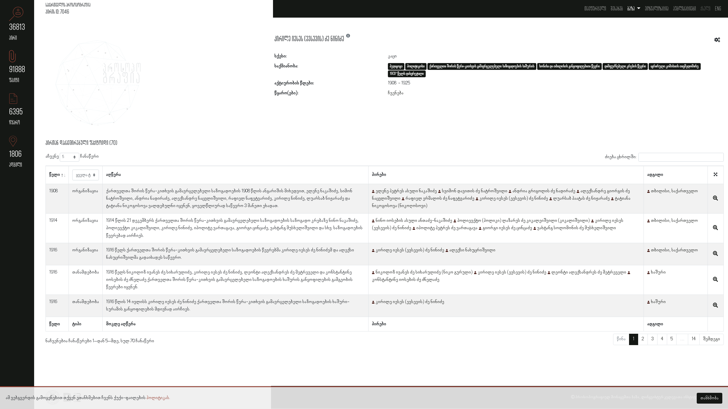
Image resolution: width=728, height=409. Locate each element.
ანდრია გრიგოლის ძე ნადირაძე (543, 191)
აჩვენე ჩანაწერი (72, 156)
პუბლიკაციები (684, 8)
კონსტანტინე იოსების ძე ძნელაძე (405, 279)
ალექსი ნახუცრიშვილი (472, 250)
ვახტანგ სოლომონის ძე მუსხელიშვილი (576, 228)
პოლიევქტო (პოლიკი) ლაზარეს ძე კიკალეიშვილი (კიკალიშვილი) (523, 220)
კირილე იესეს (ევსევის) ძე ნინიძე (513, 198)
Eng (718, 8)
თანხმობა (709, 398)
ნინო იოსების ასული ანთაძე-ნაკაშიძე (414, 220)
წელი (54, 174)
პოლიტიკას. (158, 397)
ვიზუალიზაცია (657, 8)
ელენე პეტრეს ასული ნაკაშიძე (406, 191)
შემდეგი (711, 339)
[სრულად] (715, 198)
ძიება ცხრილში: (620, 156)
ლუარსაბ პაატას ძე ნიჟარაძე (581, 198)
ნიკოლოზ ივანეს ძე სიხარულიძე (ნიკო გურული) (424, 272)
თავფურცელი (595, 8)
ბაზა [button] (631, 8)
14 (694, 339)
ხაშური (658, 272)
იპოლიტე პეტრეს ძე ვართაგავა (446, 228)
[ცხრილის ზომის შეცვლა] (715, 174)
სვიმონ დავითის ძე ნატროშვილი (474, 191)
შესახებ (617, 8)
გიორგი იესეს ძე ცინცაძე (507, 228)
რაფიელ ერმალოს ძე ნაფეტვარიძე (440, 198)
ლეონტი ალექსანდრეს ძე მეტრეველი (588, 272)
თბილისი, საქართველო (674, 191)
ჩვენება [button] (396, 93)
